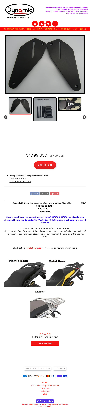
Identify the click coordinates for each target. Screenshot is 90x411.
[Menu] (35, 24)
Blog (45, 394)
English (58, 368)
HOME (45, 383)
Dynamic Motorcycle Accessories (44, 404)
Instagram (45, 391)
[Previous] (5, 117)
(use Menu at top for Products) (45, 385)
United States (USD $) (36, 368)
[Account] (42, 24)
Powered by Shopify (45, 406)
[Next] (84, 117)
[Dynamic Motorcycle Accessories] (19, 10)
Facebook (45, 388)
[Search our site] (55, 24)
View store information (20, 182)
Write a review (45, 343)
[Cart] (48, 24)
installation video (33, 248)
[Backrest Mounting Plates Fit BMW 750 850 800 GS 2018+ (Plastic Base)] (20, 105)
